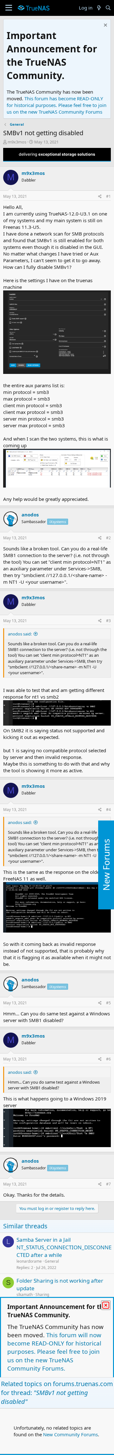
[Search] (108, 8)
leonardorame (29, 1261)
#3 (108, 620)
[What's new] (98, 8)
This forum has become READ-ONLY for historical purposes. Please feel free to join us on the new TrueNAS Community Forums (56, 105)
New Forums (106, 865)
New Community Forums (70, 1434)
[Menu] (8, 8)
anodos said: (20, 634)
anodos (30, 514)
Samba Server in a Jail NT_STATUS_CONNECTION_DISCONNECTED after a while (63, 1247)
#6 (108, 1059)
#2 (108, 538)
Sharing (42, 1294)
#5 (108, 1003)
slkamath (24, 1294)
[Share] (100, 196)
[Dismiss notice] (104, 26)
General (52, 1261)
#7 (108, 1184)
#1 (108, 196)
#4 (108, 809)
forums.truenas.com (83, 1383)
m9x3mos (17, 142)
